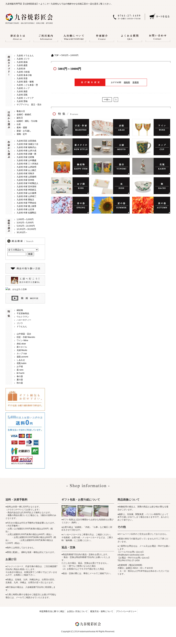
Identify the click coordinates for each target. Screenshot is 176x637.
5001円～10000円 (69, 55)
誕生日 (20, 118)
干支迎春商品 (23, 313)
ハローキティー (24, 320)
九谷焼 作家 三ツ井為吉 (27, 163)
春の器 (20, 376)
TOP (56, 55)
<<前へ (107, 99)
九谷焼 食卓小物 (24, 75)
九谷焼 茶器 (22, 78)
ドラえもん (22, 326)
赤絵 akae (21, 343)
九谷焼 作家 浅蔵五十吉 (27, 144)
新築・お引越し (24, 131)
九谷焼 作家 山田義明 (26, 177)
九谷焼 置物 (22, 101)
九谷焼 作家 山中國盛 (26, 160)
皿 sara (20, 370)
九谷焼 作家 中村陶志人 (27, 183)
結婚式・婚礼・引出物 (27, 121)
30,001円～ (22, 232)
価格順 (127, 82)
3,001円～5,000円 (25, 222)
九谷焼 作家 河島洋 (25, 173)
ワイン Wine (22, 340)
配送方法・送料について (101, 611)
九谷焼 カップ (23, 88)
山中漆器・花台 (24, 334)
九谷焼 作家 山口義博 (26, 193)
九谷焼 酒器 (22, 91)
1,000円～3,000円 (25, 219)
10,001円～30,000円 (26, 229)
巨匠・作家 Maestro (26, 337)
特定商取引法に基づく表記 (52, 611)
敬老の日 (21, 111)
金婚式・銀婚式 (24, 114)
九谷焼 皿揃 (22, 62)
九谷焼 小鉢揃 (23, 72)
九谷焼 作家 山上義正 (26, 170)
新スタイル (22, 347)
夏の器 (20, 379)
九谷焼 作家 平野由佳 (26, 203)
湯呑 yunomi (22, 357)
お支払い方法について (77, 611)
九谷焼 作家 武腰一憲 (26, 154)
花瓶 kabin (21, 363)
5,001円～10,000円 (26, 226)
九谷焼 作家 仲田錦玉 (26, 190)
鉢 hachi (20, 373)
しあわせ (21, 360)
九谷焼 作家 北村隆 (25, 157)
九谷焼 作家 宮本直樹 (26, 186)
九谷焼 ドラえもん (25, 55)
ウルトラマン (23, 316)
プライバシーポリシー (126, 611)
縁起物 (20, 310)
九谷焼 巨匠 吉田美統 (26, 141)
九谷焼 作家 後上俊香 (26, 206)
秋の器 (20, 383)
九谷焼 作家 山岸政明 (26, 167)
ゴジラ (20, 323)
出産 (19, 124)
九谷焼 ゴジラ (23, 59)
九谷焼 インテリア (25, 98)
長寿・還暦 (22, 127)
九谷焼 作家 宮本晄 (25, 180)
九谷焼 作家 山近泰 (25, 209)
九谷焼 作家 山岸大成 (26, 150)
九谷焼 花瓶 (22, 95)
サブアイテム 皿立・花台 (29, 104)
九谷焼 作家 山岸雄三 (26, 196)
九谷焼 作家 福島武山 (26, 147)
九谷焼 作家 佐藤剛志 (26, 212)
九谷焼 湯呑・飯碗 (25, 81)
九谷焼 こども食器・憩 (27, 85)
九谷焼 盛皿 (22, 65)
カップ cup (22, 353)
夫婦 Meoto (22, 350)
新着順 (136, 82)
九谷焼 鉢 (21, 68)
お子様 (20, 366)
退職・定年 (22, 134)
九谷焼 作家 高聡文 (25, 199)
